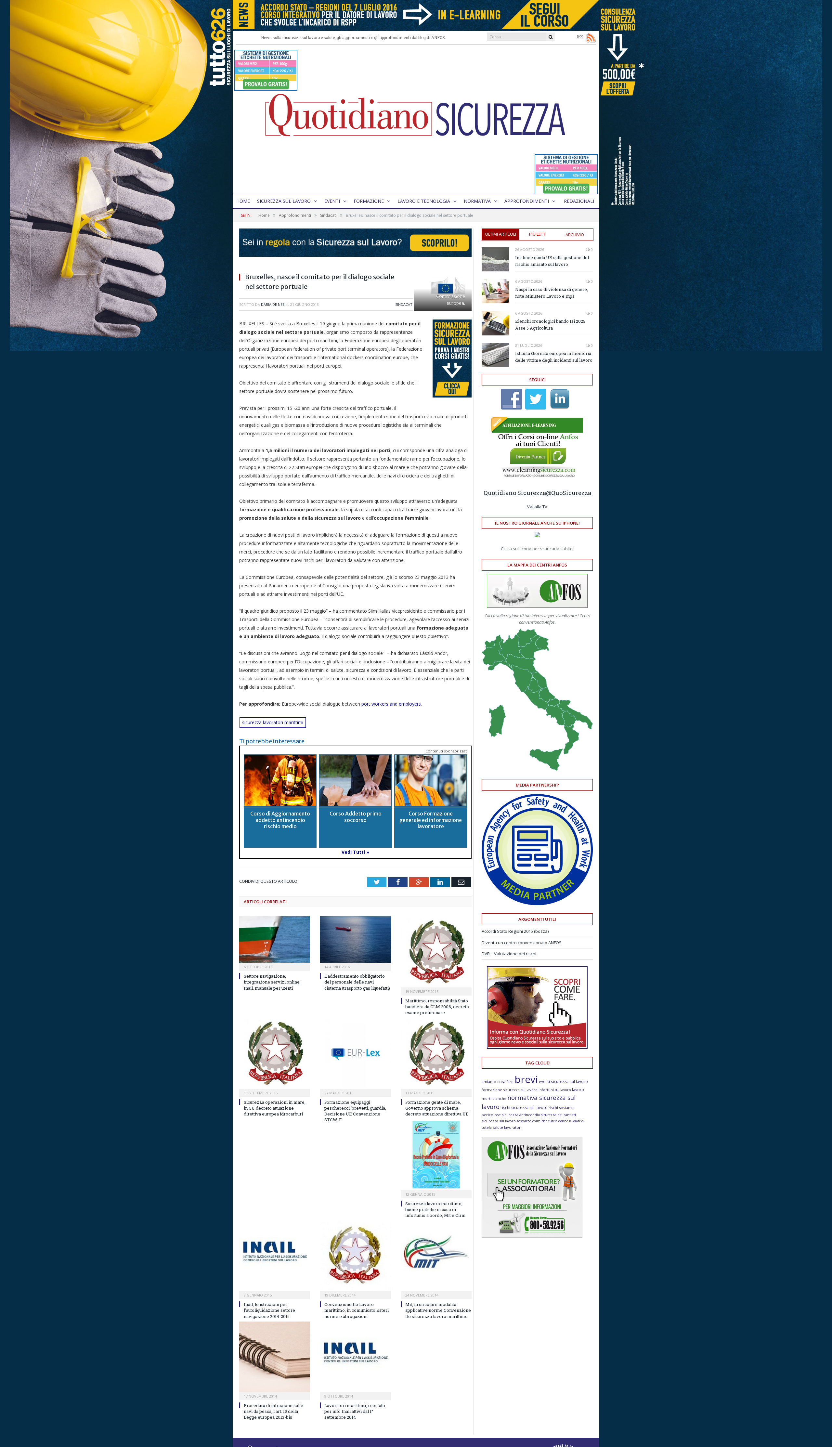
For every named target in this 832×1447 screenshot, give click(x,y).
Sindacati (404, 304)
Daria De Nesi (273, 304)
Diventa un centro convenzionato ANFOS (522, 942)
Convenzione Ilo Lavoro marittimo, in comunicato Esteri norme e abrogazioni (356, 1310)
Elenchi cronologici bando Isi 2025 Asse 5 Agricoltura (550, 324)
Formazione (369, 201)
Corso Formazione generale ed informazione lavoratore (430, 819)
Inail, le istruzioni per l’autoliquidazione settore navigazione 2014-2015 (269, 1310)
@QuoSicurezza (568, 493)
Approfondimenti (526, 201)
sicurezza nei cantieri (558, 1115)
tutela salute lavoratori (502, 1127)
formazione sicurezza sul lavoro (510, 1089)
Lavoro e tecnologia (423, 201)
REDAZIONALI (579, 201)
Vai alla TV (537, 507)
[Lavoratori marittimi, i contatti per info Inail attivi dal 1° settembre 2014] (355, 1357)
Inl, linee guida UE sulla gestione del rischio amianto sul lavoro (552, 260)
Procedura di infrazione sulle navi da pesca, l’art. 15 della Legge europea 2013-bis (273, 1411)
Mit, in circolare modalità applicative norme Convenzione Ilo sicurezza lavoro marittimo (438, 1310)
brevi (526, 1079)
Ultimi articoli (500, 234)
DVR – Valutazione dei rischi (509, 954)
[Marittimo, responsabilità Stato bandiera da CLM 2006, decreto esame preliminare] (436, 951)
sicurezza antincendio (521, 1114)
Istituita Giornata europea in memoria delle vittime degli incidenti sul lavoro (553, 356)
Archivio (575, 235)
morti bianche (494, 1098)
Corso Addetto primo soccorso (356, 816)
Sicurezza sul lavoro (284, 201)
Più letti (537, 234)
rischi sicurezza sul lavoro (524, 1107)
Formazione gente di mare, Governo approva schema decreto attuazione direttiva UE (437, 1108)
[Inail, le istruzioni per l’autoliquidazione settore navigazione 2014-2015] (274, 1255)
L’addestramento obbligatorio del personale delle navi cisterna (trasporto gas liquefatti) (357, 982)
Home (243, 201)
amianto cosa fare (498, 1081)
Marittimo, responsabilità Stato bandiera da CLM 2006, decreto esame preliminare (437, 1006)
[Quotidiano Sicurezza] (416, 119)
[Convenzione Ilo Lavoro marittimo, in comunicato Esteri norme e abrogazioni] (355, 1255)
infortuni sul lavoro (555, 1090)
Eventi (332, 201)
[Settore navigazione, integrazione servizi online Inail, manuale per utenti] (274, 939)
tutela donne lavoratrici (566, 1121)
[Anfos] (532, 1236)
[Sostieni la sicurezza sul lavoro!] (537, 1047)
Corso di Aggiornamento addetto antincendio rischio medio (280, 819)
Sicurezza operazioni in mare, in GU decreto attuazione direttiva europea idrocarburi (275, 1108)
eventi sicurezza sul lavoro (563, 1081)
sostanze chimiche (532, 1121)
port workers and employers (391, 704)
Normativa (477, 201)
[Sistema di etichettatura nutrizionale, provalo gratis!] (265, 88)
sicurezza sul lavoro (499, 1120)
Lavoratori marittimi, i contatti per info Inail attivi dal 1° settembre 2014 (354, 1411)
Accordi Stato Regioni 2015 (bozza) (515, 931)
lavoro (578, 1089)
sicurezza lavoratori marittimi (272, 722)
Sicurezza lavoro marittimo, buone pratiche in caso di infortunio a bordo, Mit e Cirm (435, 1209)
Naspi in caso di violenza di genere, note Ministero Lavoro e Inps (551, 292)
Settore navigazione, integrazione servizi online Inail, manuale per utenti (272, 982)
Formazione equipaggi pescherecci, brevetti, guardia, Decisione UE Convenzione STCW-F (355, 1111)
